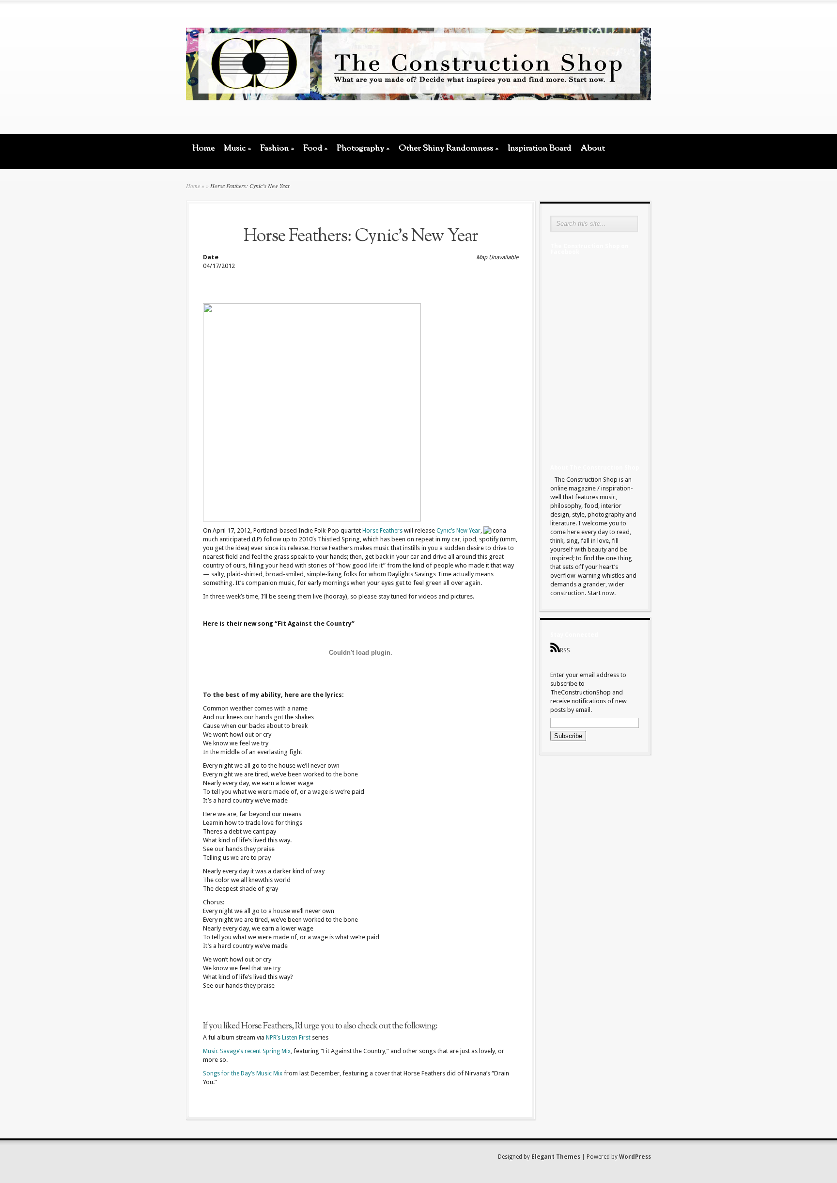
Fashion (277, 148)
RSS (565, 650)
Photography (363, 148)
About (592, 148)
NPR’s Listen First (288, 1037)
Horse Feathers (382, 530)
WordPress (635, 1156)
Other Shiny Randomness (448, 148)
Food (315, 148)
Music (237, 148)
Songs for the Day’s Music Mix (242, 1073)
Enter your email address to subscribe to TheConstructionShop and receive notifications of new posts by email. (588, 692)
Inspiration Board (539, 148)
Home (203, 148)
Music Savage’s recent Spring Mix (247, 1051)
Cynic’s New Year (458, 530)
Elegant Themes (555, 1156)
